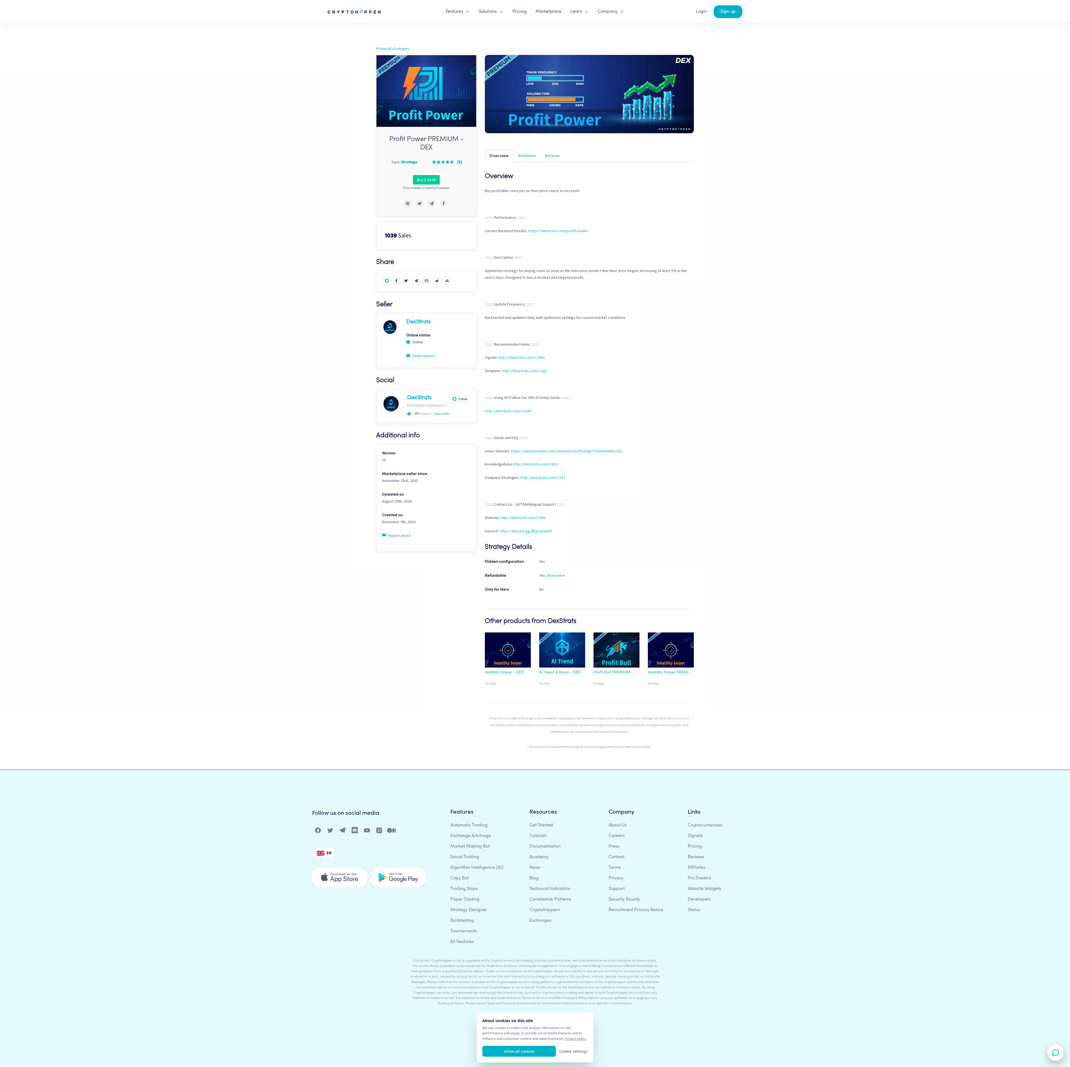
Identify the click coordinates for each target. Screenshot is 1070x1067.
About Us (618, 825)
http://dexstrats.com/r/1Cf (543, 477)
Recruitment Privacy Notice (636, 910)
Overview (499, 156)
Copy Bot (459, 878)
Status (694, 910)
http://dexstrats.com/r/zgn (524, 370)
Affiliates (697, 867)
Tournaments (463, 931)
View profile (441, 414)
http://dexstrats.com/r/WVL (523, 517)
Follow (463, 399)
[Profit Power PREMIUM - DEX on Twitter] (419, 203)
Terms (615, 867)
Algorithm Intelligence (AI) (477, 867)
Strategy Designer (468, 910)
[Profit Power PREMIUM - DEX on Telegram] (431, 203)
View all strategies (394, 48)
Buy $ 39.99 (426, 179)
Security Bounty (624, 899)
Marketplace (548, 11)
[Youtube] (367, 832)
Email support (423, 355)
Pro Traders (699, 878)
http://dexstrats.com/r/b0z (535, 464)
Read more (556, 575)
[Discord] (355, 832)
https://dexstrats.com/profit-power (558, 230)
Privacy (616, 878)
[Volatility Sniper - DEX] (508, 650)
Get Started (541, 825)
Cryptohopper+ (544, 910)
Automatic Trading (469, 825)
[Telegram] (343, 832)
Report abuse (399, 535)
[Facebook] (318, 832)
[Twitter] (330, 832)
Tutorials (538, 836)
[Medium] (392, 832)
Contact (616, 857)
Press (614, 846)
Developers (699, 899)
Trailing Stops (464, 889)
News (534, 867)
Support (617, 889)
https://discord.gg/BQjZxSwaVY (525, 531)
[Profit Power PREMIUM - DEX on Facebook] (443, 203)
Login (701, 11)
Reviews (552, 156)
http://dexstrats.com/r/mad (508, 410)
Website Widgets (704, 889)
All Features (462, 942)
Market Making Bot (470, 846)
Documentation (545, 846)
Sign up (728, 11)
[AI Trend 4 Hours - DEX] (562, 650)
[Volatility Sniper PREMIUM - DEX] (671, 650)
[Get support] (1055, 1052)
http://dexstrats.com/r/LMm (521, 357)
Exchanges (540, 920)
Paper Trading (465, 899)
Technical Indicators (549, 889)
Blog (534, 878)
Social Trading (464, 857)
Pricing (519, 11)
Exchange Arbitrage (470, 836)
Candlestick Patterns (550, 899)
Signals (695, 836)
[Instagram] (379, 832)
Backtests (527, 156)
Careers (617, 836)
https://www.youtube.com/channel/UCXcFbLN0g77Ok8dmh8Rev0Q (566, 451)
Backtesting (462, 920)
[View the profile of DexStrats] (390, 326)
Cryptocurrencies (705, 825)
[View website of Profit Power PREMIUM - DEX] (407, 203)
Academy (539, 857)
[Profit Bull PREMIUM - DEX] (616, 650)
